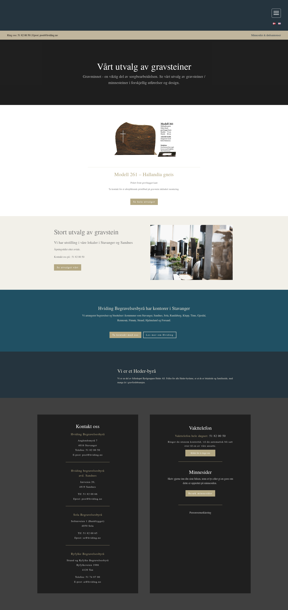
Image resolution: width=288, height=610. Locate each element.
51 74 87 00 (93, 577)
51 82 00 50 (24, 35)
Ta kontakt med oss (125, 334)
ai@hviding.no (92, 581)
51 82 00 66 (90, 494)
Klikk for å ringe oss (200, 453)
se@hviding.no (92, 537)
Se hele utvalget (144, 201)
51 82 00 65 (90, 533)
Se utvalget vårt (67, 267)
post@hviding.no (49, 35)
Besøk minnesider (200, 493)
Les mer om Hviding (160, 334)
